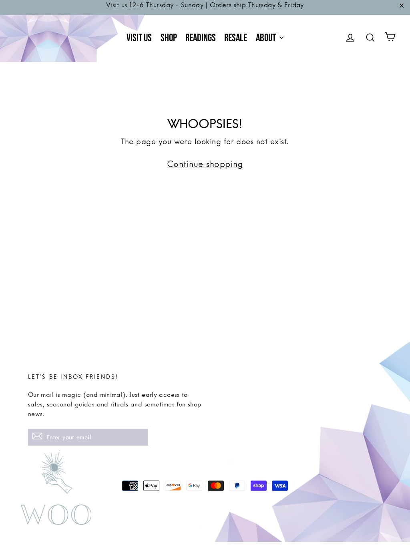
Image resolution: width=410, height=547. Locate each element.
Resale (235, 38)
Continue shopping (205, 167)
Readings (200, 38)
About (266, 38)
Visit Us (139, 38)
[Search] (370, 38)
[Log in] (350, 38)
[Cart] (390, 38)
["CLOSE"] (401, 7)
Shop (169, 38)
